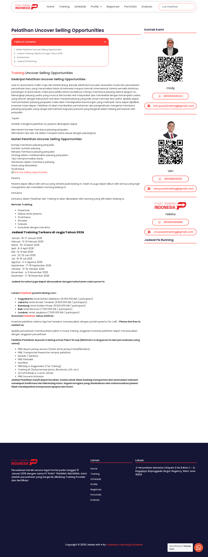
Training (64, 6)
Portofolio (130, 6)
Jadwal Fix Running (27, 61)
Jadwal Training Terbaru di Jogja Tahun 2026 (40, 53)
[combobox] (177, 6)
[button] (105, 42)
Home (50, 6)
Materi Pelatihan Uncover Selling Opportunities (39, 49)
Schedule (80, 6)
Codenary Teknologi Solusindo (124, 544)
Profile (95, 6)
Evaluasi (147, 6)
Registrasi (113, 6)
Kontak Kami (23, 57)
